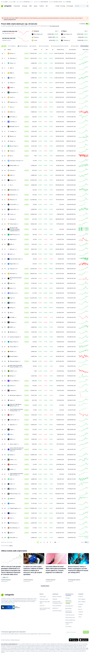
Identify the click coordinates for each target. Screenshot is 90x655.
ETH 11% (60, 1)
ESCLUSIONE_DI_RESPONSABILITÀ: (9, 644)
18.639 (6, 1)
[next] (59, 542)
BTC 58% (56, 1)
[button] (45, 586)
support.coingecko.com (10, 19)
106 (55, 542)
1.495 (14, 1)
